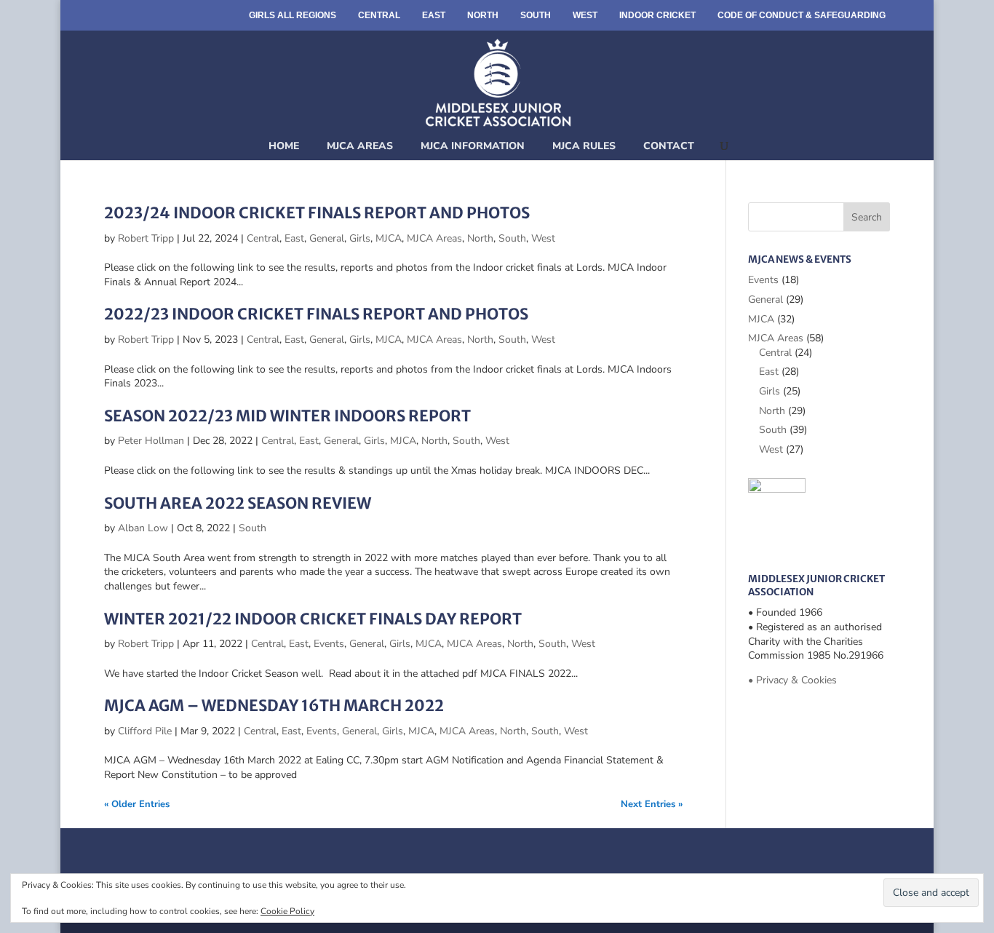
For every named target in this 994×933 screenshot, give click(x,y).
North (482, 15)
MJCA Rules (584, 146)
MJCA (388, 238)
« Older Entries (137, 804)
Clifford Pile (145, 731)
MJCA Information (473, 146)
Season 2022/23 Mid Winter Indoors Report (287, 416)
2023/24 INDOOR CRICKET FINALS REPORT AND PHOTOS (317, 213)
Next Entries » (652, 804)
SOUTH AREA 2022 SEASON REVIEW (237, 503)
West (585, 15)
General (326, 238)
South (535, 15)
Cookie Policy (287, 911)
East (433, 15)
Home (284, 146)
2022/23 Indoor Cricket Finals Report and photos (316, 314)
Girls (359, 238)
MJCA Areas (360, 146)
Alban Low (143, 528)
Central (379, 15)
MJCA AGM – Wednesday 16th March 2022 (274, 705)
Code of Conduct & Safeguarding (801, 15)
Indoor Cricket (657, 15)
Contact (668, 146)
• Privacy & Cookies (792, 680)
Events (329, 644)
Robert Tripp (146, 238)
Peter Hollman (151, 441)
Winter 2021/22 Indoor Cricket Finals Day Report (313, 619)
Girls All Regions (292, 15)
